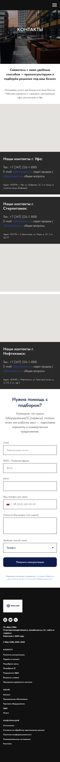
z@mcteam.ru (21, 565)
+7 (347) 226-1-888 (23, 560)
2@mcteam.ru (12, 569)
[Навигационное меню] (54, 5)
